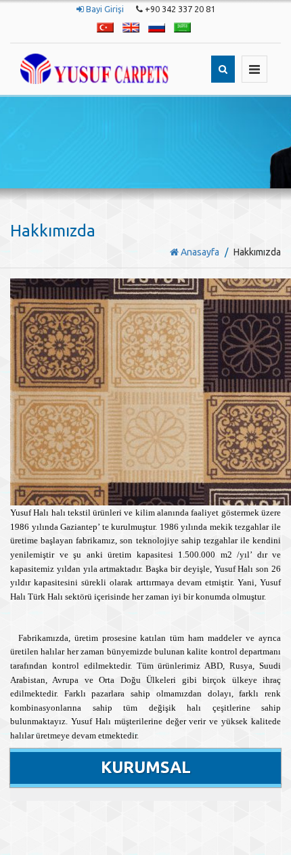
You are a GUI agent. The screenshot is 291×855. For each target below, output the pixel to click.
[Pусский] (156, 27)
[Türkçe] (105, 27)
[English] (130, 27)
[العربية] (182, 27)
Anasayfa (199, 252)
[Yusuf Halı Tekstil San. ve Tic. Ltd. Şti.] (94, 68)
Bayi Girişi (104, 9)
